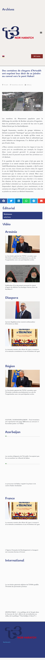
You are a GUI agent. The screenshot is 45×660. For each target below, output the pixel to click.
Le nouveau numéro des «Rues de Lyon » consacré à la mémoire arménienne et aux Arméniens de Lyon (22, 350)
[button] (41, 32)
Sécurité (21, 84)
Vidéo (7, 224)
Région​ (10, 366)
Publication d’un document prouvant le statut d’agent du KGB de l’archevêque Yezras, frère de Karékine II (21, 287)
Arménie (11, 231)
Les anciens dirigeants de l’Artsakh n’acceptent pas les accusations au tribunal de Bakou (22, 457)
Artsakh (6, 84)
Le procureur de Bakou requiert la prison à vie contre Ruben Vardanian (20, 484)
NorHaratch (6, 642)
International (14, 560)
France (10, 498)
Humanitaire (15, 84)
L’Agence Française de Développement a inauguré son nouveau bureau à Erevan (21, 551)
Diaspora (11, 297)
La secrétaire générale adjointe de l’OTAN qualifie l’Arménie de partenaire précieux (22, 585)
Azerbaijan (12, 432)
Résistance (8, 214)
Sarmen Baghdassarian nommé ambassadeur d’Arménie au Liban (20, 323)
